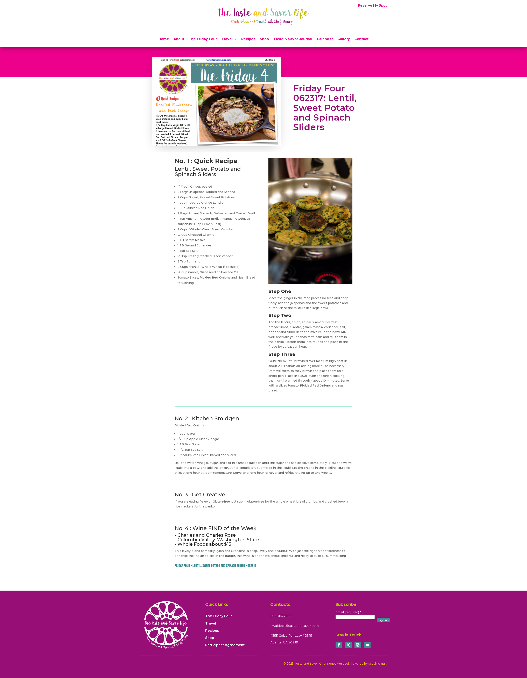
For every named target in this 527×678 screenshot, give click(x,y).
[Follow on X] (348, 645)
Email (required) (348, 612)
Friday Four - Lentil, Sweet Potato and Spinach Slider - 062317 (215, 566)
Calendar (325, 39)
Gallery (343, 39)
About (179, 39)
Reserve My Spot (372, 5)
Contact (361, 39)
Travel (227, 39)
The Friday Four (203, 39)
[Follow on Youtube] (367, 645)
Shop (264, 39)
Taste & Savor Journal (292, 39)
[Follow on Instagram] (357, 645)
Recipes (248, 39)
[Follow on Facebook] (339, 645)
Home (164, 39)
